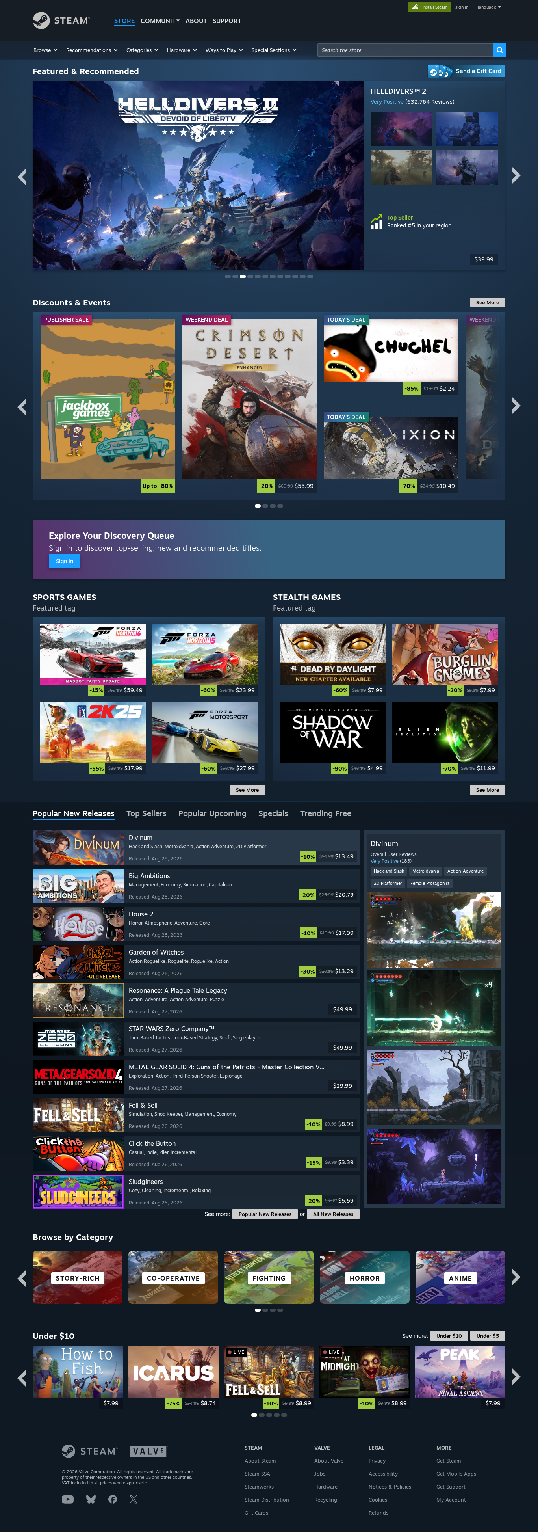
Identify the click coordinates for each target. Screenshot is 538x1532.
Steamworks (259, 1487)
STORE (124, 21)
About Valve (328, 1461)
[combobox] (405, 50)
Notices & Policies (390, 1487)
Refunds (378, 1513)
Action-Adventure (465, 871)
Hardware (326, 1487)
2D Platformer (388, 883)
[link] (108, 405)
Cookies (378, 1500)
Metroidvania (425, 871)
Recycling (325, 1500)
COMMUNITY (160, 21)
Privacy (377, 1461)
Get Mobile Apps (456, 1474)
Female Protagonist (429, 883)
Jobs (319, 1474)
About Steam (260, 1461)
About (196, 21)
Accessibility (383, 1474)
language (487, 7)
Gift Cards (256, 1513)
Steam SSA (257, 1474)
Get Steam (448, 1461)
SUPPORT (227, 21)
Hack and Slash (389, 871)
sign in (461, 7)
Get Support (451, 1487)
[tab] (74, 814)
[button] (46, 50)
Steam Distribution (267, 1500)
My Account (451, 1500)
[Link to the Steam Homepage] (61, 27)
